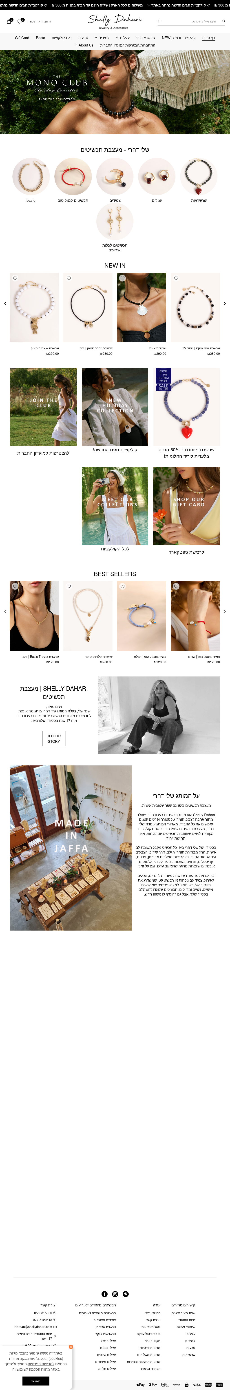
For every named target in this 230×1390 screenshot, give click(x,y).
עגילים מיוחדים (105, 1361)
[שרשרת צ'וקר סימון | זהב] (88, 307)
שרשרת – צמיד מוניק (45, 348)
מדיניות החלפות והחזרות (143, 1361)
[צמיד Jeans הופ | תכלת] (141, 616)
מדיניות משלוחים (148, 1354)
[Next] (5, 303)
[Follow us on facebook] (105, 1294)
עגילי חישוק (108, 1340)
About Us (86, 45)
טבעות (83, 37)
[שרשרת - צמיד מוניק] (34, 307)
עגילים (125, 37)
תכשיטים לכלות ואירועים (115, 247)
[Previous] (225, 303)
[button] (176, 278)
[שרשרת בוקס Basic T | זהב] (34, 616)
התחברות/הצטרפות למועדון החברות (127, 45)
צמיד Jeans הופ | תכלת (150, 656)
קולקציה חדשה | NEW (178, 37)
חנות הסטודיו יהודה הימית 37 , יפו (34, 1336)
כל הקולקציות (61, 37)
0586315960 (43, 1312)
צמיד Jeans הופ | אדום (204, 656)
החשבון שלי (152, 1312)
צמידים (104, 37)
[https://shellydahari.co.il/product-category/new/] (115, 92)
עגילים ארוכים (106, 1354)
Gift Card (22, 37)
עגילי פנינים (108, 1347)
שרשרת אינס (157, 348)
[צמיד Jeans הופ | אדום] (195, 616)
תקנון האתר (152, 1340)
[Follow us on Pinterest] (126, 1294)
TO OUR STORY (54, 738)
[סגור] (71, 1347)
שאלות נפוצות (151, 1326)
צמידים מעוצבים (104, 1319)
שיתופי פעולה (186, 1326)
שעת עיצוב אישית (183, 1312)
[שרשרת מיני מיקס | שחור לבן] (195, 307)
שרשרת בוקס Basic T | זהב (40, 656)
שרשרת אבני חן (105, 1326)
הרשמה (34, 21)
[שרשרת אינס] (141, 307)
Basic (40, 37)
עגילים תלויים (106, 1368)
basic (31, 200)
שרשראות (147, 37)
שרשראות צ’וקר (105, 1333)
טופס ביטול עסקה (148, 1333)
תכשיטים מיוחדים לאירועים (97, 1312)
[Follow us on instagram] (115, 1294)
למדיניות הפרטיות (41, 1363)
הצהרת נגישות (150, 1368)
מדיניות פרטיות (150, 1347)
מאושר (35, 1381)
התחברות (46, 21)
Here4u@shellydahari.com (34, 1326)
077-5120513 (42, 1319)
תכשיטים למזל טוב (73, 200)
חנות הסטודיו (186, 1319)
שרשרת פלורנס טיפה (99, 656)
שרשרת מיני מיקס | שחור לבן (200, 348)
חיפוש (159, 21)
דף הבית (208, 37)
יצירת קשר (153, 1319)
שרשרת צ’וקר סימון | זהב (96, 348)
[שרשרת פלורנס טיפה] (88, 616)
